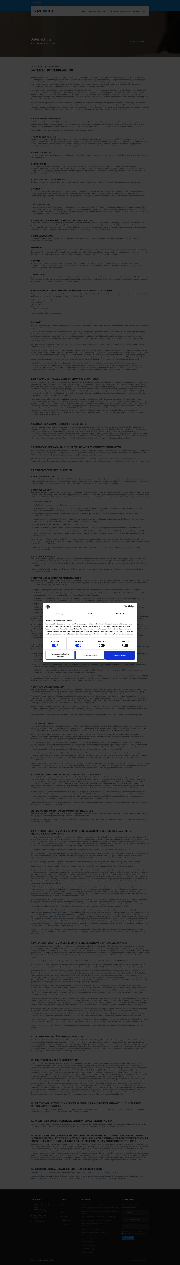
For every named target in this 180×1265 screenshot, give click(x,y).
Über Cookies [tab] (121, 614)
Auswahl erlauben (90, 655)
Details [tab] (90, 614)
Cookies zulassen (120, 655)
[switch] (78, 645)
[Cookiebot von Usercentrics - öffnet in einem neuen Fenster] (125, 607)
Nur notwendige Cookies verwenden (60, 655)
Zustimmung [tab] (58, 614)
